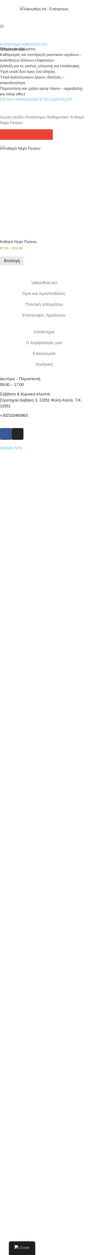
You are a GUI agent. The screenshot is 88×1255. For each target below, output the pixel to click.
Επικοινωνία (44, 353)
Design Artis (11, 447)
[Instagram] (17, 434)
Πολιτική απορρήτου (44, 304)
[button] (5, 134)
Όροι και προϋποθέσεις (44, 293)
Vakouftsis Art (44, 282)
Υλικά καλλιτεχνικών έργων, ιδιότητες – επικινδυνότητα (32, 80)
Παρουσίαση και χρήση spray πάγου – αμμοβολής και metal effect (41, 91)
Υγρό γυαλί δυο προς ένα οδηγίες (27, 72)
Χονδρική (44, 364)
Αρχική (44, 1051)
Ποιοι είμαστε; (44, 1061)
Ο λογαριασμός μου (44, 342)
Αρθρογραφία (44, 1072)
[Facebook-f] (6, 434)
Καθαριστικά (57, 117)
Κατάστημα (35, 117)
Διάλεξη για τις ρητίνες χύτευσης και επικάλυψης (40, 66)
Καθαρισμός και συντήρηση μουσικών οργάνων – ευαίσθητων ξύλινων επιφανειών (41, 57)
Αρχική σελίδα (11, 117)
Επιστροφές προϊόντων (44, 315)
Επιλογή (12, 261)
